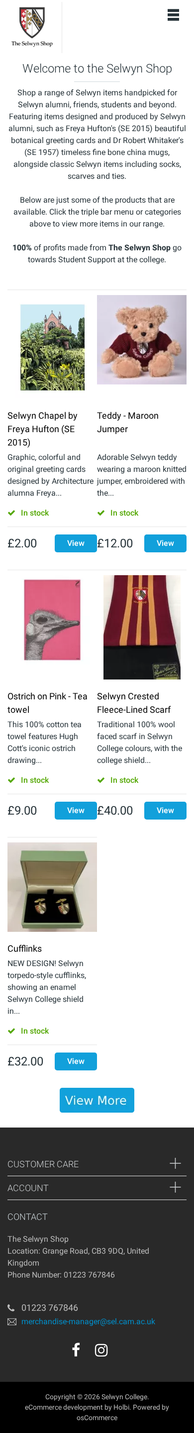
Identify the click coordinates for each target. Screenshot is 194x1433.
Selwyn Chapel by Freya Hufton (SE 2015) (42, 429)
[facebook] (76, 1350)
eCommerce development (64, 1407)
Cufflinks (24, 948)
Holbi (121, 1407)
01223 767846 (49, 1307)
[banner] (97, 1100)
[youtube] (123, 1354)
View (76, 543)
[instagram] (101, 1350)
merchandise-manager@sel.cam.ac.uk (88, 1321)
